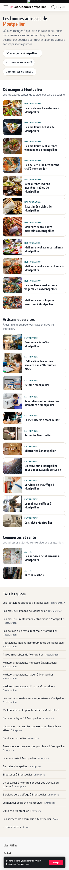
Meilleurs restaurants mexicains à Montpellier (31, 664)
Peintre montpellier (21, 738)
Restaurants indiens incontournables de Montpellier (34, 644)
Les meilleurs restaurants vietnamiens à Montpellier (34, 620)
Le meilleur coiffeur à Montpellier (29, 802)
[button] (56, 862)
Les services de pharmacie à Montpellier (31, 819)
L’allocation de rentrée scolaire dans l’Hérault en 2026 (32, 728)
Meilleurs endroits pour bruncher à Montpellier (31, 710)
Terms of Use (23, 864)
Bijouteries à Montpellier (24, 774)
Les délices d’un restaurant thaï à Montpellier (30, 632)
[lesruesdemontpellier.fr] (28, 7)
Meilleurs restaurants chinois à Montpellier (29, 688)
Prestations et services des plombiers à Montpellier (34, 748)
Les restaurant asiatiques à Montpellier (34, 602)
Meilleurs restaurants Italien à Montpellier (28, 676)
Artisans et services (19, 62)
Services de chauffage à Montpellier (31, 794)
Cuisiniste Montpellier (22, 810)
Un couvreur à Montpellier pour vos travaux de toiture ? (31, 784)
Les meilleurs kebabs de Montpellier (32, 611)
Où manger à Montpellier (22, 53)
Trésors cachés (15, 827)
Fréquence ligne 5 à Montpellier (28, 718)
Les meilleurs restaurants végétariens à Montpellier (34, 700)
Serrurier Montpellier (22, 766)
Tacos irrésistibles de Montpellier (31, 654)
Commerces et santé (19, 71)
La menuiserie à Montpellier (26, 758)
